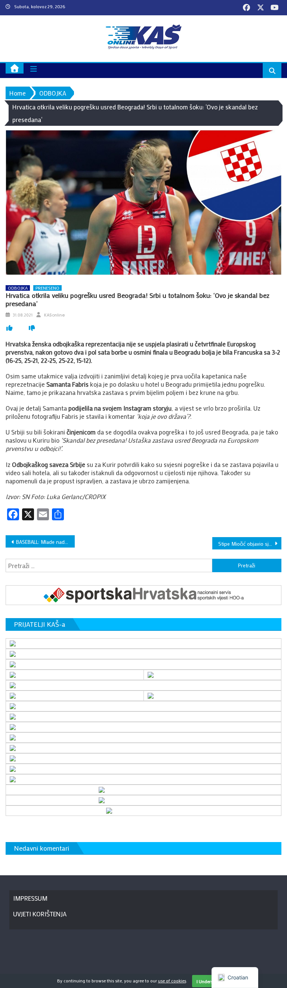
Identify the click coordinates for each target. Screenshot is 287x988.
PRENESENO (47, 288)
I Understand (209, 981)
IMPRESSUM (30, 898)
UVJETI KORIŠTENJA (40, 914)
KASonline (54, 315)
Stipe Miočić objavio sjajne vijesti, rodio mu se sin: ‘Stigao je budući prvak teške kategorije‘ (249, 543)
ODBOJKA (18, 288)
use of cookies (172, 981)
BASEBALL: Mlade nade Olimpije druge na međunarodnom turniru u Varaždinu (45, 541)
